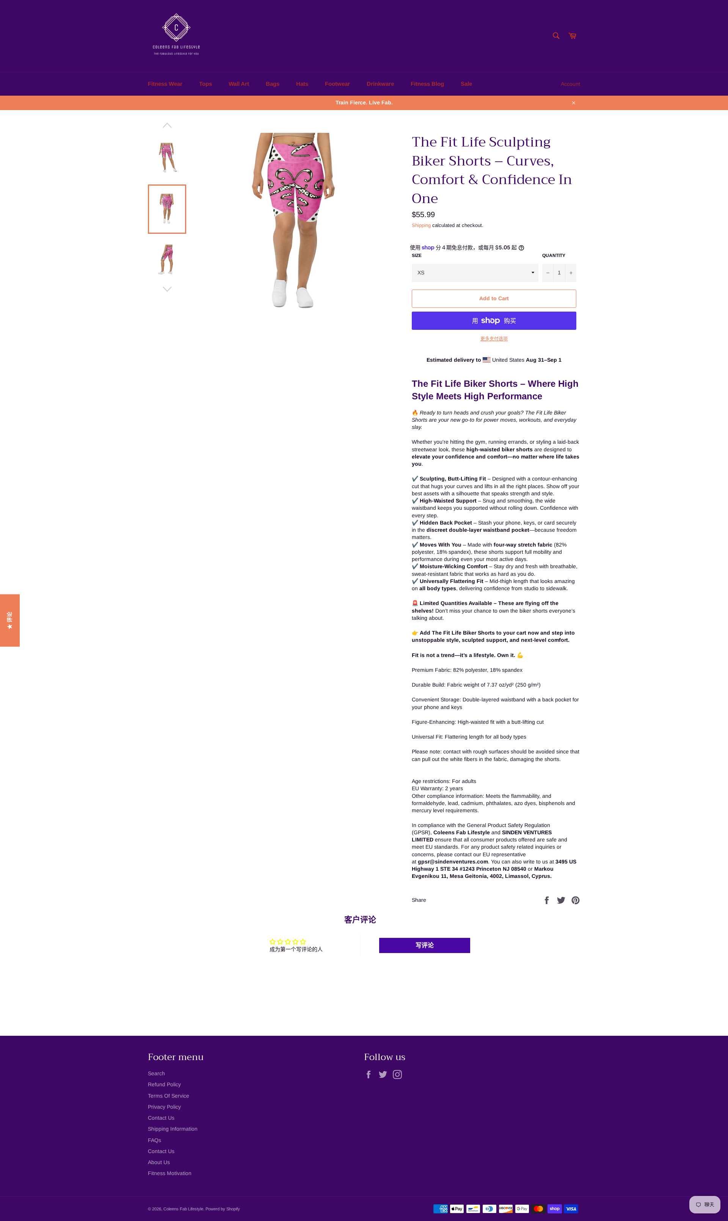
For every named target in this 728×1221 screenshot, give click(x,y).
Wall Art (239, 83)
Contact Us (161, 1118)
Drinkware (380, 83)
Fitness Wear (165, 83)
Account (570, 84)
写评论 (425, 945)
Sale (466, 83)
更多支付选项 (494, 339)
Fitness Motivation (169, 1173)
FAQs (154, 1140)
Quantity (553, 255)
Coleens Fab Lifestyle (183, 1209)
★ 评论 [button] (9, 620)
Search (156, 1073)
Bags (272, 83)
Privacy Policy (164, 1107)
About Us (159, 1162)
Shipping (421, 225)
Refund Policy (164, 1084)
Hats (302, 83)
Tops (205, 83)
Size (417, 255)
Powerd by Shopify (223, 1209)
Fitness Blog (427, 83)
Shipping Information (173, 1129)
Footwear (337, 83)
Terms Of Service (168, 1096)
